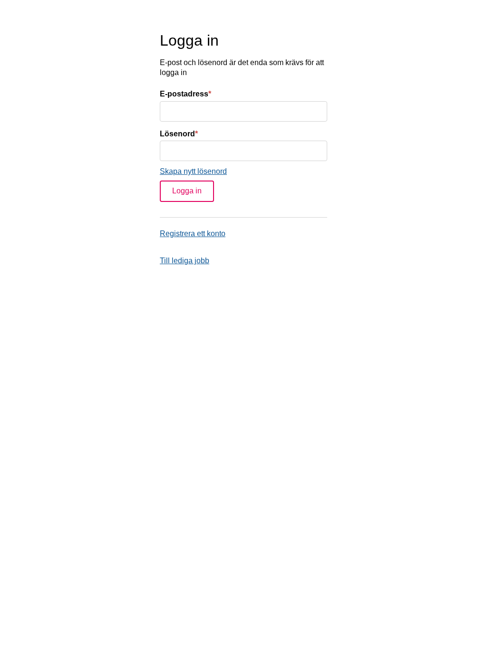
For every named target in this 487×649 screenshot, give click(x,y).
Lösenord (179, 134)
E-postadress (185, 94)
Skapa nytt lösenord (193, 171)
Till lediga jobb (184, 261)
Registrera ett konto (192, 233)
